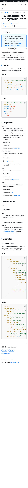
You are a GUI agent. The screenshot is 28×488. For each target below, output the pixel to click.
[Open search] (25, 4)
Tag (16, 89)
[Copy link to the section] (2, 65)
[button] (6, 32)
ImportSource (9, 161)
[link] (20, 12)
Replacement (15, 179)
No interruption (16, 148)
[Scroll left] (8, 5)
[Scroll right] (21, 5)
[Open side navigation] (2, 9)
